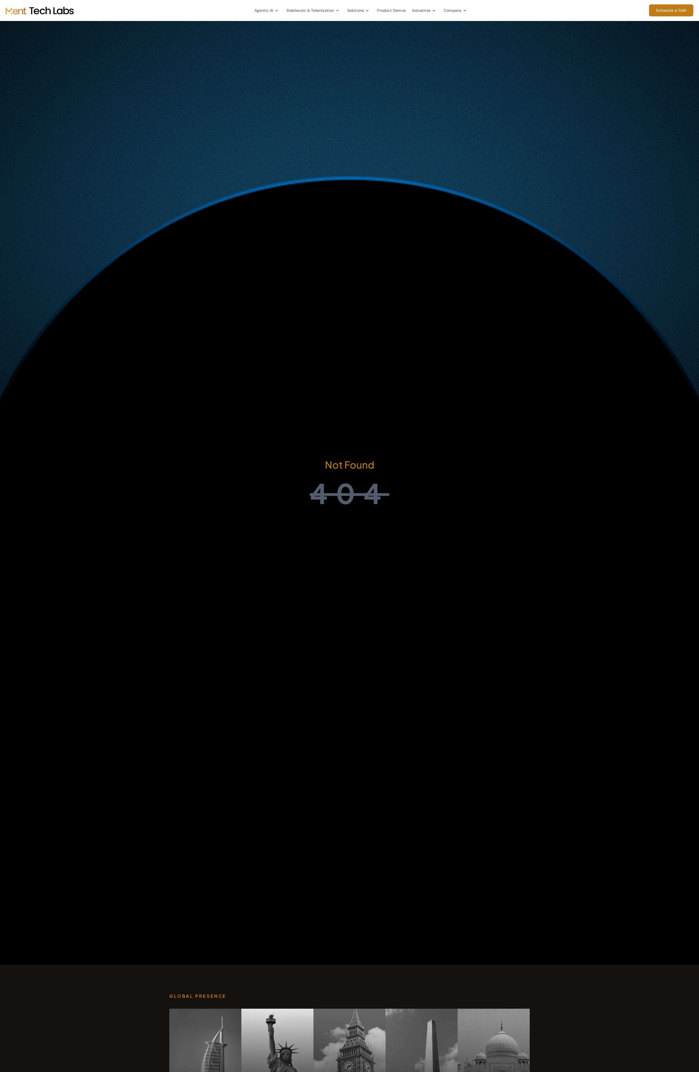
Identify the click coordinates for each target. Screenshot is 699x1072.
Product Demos (391, 10)
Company (452, 10)
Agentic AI (263, 10)
